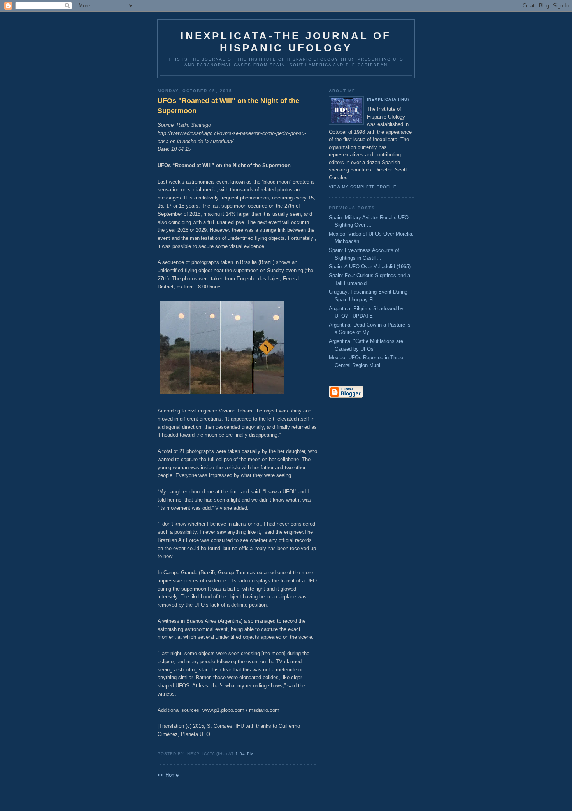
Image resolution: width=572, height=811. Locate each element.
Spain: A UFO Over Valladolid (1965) (370, 266)
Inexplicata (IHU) (388, 99)
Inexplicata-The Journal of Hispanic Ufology (286, 42)
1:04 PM (244, 754)
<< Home (168, 775)
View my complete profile (363, 187)
